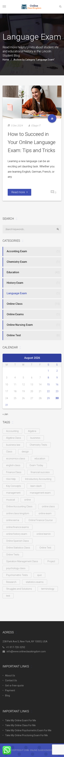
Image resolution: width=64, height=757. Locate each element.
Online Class (15, 303)
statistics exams (35, 582)
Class (9, 451)
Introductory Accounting (38, 479)
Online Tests (12, 554)
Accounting (12, 431)
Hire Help (11, 479)
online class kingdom (17, 513)
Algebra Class (13, 438)
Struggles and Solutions (19, 588)
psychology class (15, 568)
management (13, 492)
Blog (7, 695)
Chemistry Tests (38, 444)
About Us (10, 675)
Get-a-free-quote (14, 685)
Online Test (14, 335)
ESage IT (35, 125)
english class (13, 465)
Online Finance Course (41, 520)
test (8, 595)
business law (13, 444)
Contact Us (11, 680)
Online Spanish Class (17, 541)
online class (48, 506)
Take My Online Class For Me (20, 725)
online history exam (16, 534)
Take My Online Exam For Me (20, 720)
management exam (40, 492)
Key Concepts (13, 486)
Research (11, 582)
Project (51, 561)
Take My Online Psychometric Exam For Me (28, 730)
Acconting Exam (17, 251)
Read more (18, 192)
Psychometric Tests (17, 575)
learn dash (36, 486)
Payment (10, 690)
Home (6, 59)
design (25, 451)
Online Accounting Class (19, 506)
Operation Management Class (22, 561)
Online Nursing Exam (20, 324)
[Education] (52, 118)
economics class (15, 458)
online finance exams (17, 527)
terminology (47, 588)
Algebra (32, 431)
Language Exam (17, 293)
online (27, 499)
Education (13, 272)
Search (59, 229)
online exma (12, 520)
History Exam (15, 282)
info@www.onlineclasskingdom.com (26, 651)
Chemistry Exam (17, 261)
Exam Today (36, 465)
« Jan (5, 414)
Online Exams (15, 314)
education (39, 458)
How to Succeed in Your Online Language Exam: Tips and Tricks (31, 142)
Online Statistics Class (18, 547)
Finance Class (13, 472)
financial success (40, 472)
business (35, 438)
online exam (45, 513)
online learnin (44, 534)
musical (10, 499)
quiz (39, 575)
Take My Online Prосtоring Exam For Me (26, 735)
